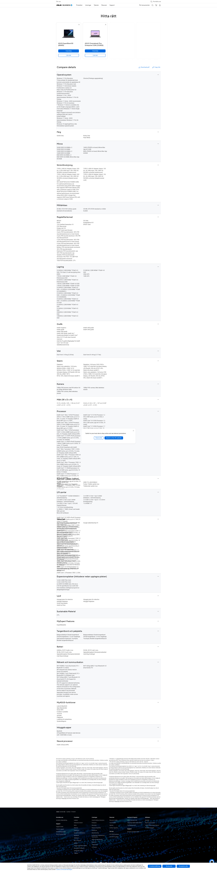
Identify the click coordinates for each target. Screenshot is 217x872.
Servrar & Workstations (79, 833)
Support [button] (112, 5)
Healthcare (94, 830)
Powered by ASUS (131, 825)
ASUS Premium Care (61, 834)
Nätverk (76, 843)
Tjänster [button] (96, 5)
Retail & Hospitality (96, 827)
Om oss (58, 1)
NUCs (75, 825)
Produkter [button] (79, 5)
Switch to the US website (114, 438)
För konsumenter (144, 5)
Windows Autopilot (149, 827)
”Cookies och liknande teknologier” (64, 869)
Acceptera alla (183, 866)
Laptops (76, 820)
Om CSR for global (114, 836)
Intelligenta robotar (78, 850)
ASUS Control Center (150, 822)
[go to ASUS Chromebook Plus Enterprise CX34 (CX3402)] (95, 34)
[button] (152, 5)
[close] (133, 430)
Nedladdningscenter (61, 831)
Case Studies (113, 822)
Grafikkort (76, 838)
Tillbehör (76, 853)
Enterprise (94, 822)
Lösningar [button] (88, 5)
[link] (68, 55)
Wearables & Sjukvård (79, 848)
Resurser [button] (104, 5)
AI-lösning (94, 847)
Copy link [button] (157, 67)
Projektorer (76, 830)
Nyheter (111, 825)
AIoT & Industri (77, 840)
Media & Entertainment (97, 839)
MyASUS (147, 820)
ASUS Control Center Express (152, 825)
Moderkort (76, 835)
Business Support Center (133, 831)
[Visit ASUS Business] (61, 811)
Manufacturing (95, 833)
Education (94, 825)
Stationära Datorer (78, 822)
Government (95, 844)
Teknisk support (60, 829)
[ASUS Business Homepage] (64, 5)
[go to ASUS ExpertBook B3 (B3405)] (68, 34)
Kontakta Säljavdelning (61, 820)
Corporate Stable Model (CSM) (134, 822)
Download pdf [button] (145, 67)
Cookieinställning (154, 866)
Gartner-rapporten (114, 827)
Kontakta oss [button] (157, 1)
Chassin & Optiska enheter (80, 845)
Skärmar (76, 827)
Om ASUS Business (114, 834)
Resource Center (113, 820)
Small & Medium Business (98, 820)
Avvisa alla (169, 866)
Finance (94, 842)
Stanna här (98, 438)
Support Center (59, 826)
